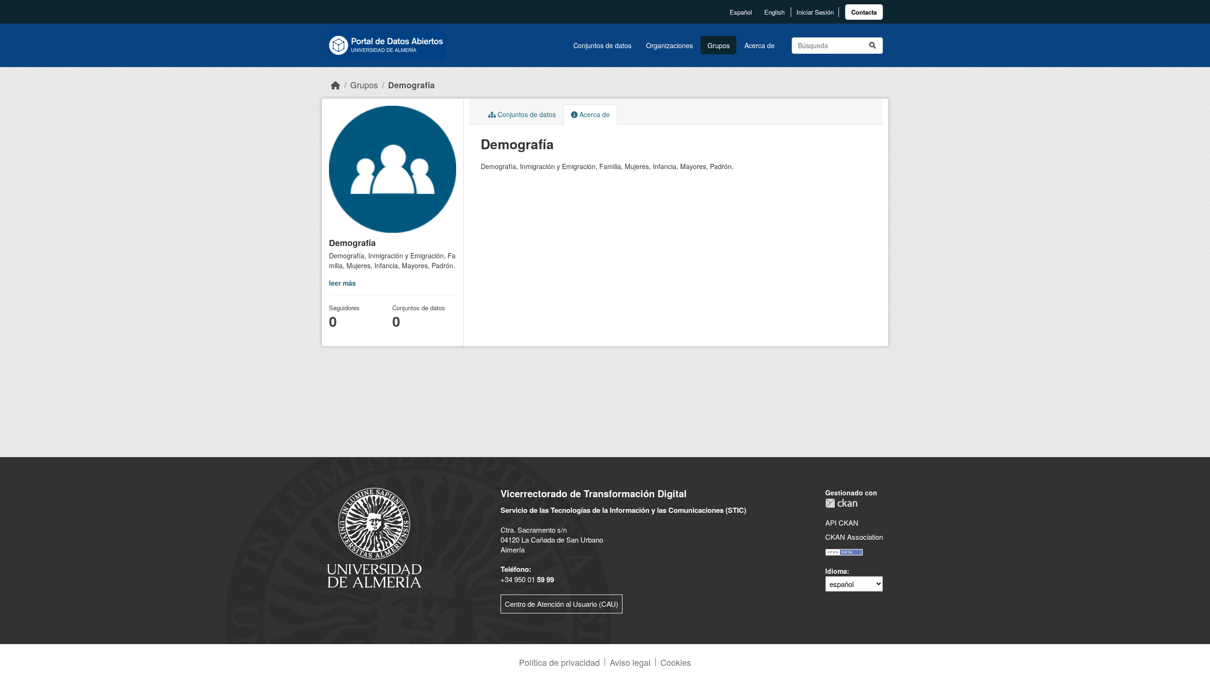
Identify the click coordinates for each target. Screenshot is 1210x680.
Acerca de (759, 45)
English (774, 12)
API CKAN (841, 522)
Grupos (719, 45)
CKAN (841, 503)
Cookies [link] (675, 662)
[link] (864, 12)
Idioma (836, 571)
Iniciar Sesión (815, 12)
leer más (342, 283)
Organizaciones (669, 45)
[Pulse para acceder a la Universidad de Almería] (374, 537)
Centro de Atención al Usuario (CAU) (561, 604)
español (741, 12)
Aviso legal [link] (630, 662)
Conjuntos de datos (602, 45)
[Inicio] (335, 85)
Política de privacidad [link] (559, 662)
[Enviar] (872, 45)
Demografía (411, 85)
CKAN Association (854, 537)
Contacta (864, 12)
